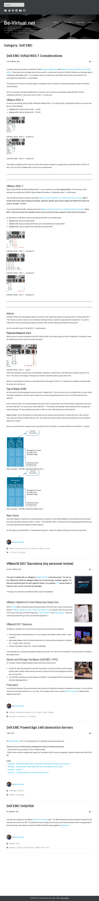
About (90, 22)
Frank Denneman (44, 612)
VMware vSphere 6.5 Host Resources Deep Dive (31, 609)
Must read (80, 22)
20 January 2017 (13, 812)
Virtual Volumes (29, 847)
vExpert (39, 712)
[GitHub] (24, 10)
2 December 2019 (13, 62)
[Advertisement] (49, 873)
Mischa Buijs (19, 542)
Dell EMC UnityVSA (20, 805)
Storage (20, 847)
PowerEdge (12, 791)
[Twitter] (9, 10)
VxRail (48, 548)
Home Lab (67, 22)
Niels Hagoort (59, 612)
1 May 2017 (10, 733)
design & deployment (49, 69)
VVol (47, 847)
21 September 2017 (14, 569)
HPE (34, 712)
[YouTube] (20, 10)
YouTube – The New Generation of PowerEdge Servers (28, 772)
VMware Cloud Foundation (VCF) (20, 548)
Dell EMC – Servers (15, 769)
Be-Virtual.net (19, 22)
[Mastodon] (13, 10)
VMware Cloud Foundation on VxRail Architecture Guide (60, 198)
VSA (43, 847)
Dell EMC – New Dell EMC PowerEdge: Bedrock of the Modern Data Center (35, 766)
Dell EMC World (14, 741)
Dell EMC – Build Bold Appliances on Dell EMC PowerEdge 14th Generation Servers (39, 763)
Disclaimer (64, 898)
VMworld (33, 716)
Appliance (12, 847)
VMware (41, 548)
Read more (65, 825)
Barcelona (12, 716)
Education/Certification (24, 712)
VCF (18, 552)
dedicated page (72, 691)
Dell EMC (35, 548)
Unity (17, 843)
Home (55, 22)
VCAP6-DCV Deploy (40, 819)
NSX (14, 552)
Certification (21, 716)
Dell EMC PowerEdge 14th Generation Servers (40, 727)
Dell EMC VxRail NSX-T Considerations (34, 55)
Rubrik (13, 607)
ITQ (10, 552)
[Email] (5, 10)
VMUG (45, 712)
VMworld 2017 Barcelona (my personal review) (40, 563)
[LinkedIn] (16, 10)
